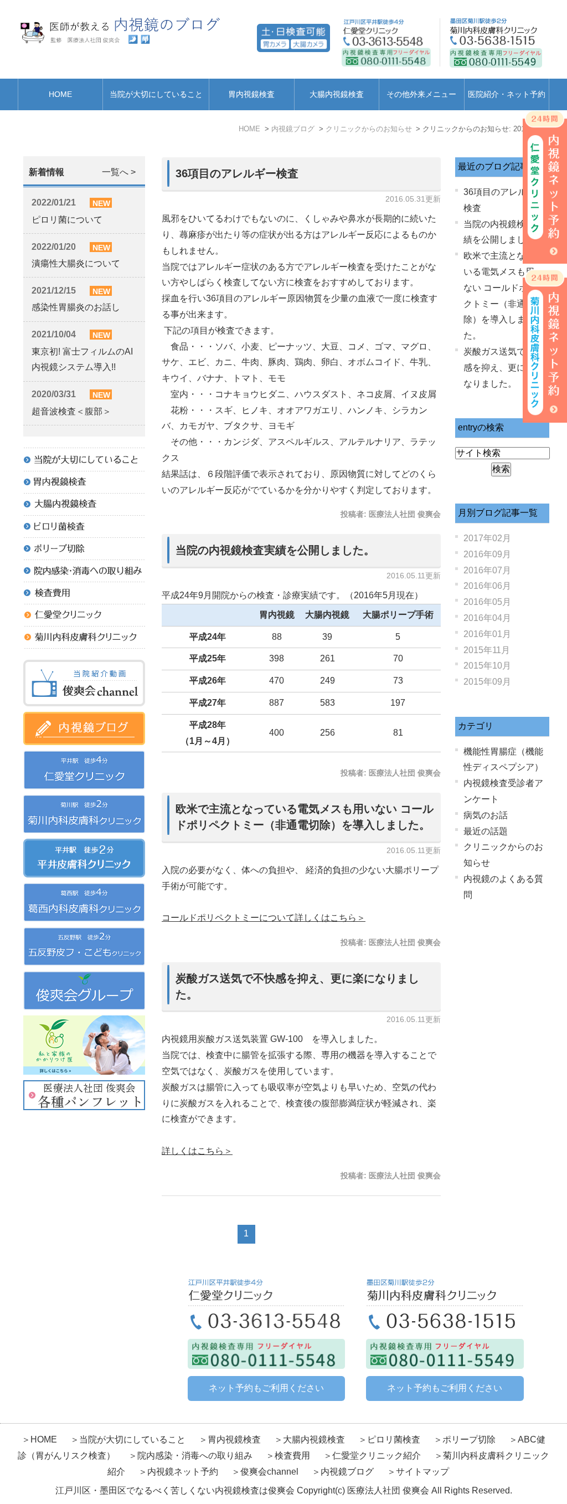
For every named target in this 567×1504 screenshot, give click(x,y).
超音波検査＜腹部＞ (71, 411)
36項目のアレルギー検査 (237, 173)
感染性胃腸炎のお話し (76, 307)
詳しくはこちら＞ (197, 1151)
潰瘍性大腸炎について (76, 263)
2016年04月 (487, 618)
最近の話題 (485, 831)
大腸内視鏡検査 (337, 94)
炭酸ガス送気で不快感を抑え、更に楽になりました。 (503, 367)
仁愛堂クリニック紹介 (376, 1455)
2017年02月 (487, 538)
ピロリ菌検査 (393, 1439)
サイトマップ (422, 1471)
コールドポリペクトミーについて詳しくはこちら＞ (263, 917)
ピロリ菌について (67, 219)
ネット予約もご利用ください (266, 1388)
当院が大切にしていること (156, 94)
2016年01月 (487, 634)
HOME (60, 94)
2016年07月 (487, 570)
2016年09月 (487, 554)
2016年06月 (487, 586)
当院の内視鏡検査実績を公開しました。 (275, 550)
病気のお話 (485, 815)
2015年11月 (486, 650)
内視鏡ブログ (347, 1471)
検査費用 (293, 1455)
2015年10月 (487, 665)
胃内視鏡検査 (251, 94)
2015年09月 (487, 681)
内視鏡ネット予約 (182, 1471)
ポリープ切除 (469, 1439)
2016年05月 (487, 602)
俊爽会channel (269, 1471)
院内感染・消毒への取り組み (194, 1455)
